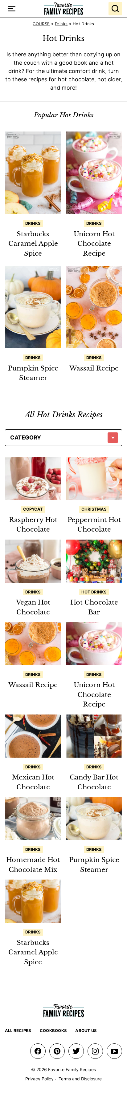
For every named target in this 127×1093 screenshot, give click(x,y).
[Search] (115, 8)
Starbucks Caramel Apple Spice (33, 243)
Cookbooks (53, 1030)
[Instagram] (95, 1051)
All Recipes (18, 1030)
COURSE (41, 23)
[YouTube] (114, 1051)
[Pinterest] (57, 1051)
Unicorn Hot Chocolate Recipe (94, 243)
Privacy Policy (39, 1078)
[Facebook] (38, 1051)
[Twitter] (76, 1051)
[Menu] (11, 8)
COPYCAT (33, 509)
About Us (86, 1030)
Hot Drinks (94, 591)
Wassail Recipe (94, 368)
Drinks (61, 23)
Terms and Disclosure (80, 1078)
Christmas (94, 509)
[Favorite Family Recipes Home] (63, 9)
